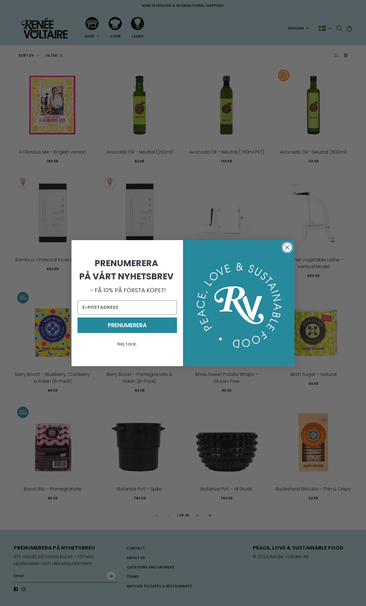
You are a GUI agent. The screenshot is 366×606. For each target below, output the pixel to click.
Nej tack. (127, 344)
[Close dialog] (287, 247)
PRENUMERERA (127, 325)
